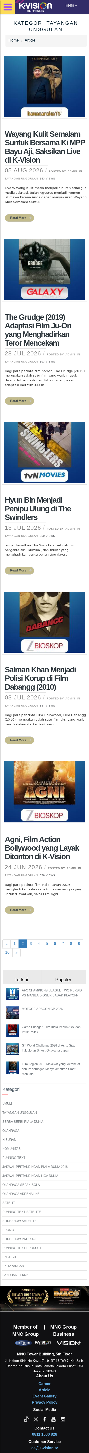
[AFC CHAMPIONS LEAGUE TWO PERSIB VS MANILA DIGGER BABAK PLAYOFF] (13, 993)
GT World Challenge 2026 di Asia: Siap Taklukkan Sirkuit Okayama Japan (48, 1048)
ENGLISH (9, 1257)
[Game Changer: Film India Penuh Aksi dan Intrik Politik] (13, 1030)
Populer (63, 979)
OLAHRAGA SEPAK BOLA (21, 1185)
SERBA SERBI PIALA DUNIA (22, 1121)
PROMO (8, 1230)
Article (30, 40)
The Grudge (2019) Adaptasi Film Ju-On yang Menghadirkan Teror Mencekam (38, 330)
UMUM (7, 1103)
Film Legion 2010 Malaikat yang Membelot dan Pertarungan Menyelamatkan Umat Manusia (51, 1069)
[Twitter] (36, 1419)
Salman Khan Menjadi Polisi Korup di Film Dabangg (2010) (40, 678)
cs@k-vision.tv (44, 1448)
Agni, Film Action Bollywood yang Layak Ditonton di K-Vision (42, 848)
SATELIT (8, 1203)
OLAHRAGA (10, 1130)
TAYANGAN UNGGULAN (19, 1112)
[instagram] (63, 1419)
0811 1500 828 (44, 1434)
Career (44, 1384)
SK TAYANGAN (13, 1266)
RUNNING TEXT (13, 1158)
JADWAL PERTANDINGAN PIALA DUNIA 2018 (35, 1167)
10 (7, 952)
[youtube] (53, 1419)
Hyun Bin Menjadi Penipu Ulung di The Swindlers (38, 508)
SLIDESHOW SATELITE (19, 1221)
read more (18, 218)
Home (14, 40)
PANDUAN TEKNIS (15, 1275)
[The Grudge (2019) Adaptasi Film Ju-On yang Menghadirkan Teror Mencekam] (44, 272)
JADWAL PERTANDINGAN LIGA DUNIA (30, 1176)
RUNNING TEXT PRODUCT (21, 1248)
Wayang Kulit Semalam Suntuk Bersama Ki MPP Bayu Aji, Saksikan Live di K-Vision (45, 147)
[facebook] (45, 1419)
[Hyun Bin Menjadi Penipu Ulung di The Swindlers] (44, 455)
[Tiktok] (26, 1419)
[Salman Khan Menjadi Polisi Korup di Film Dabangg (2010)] (44, 625)
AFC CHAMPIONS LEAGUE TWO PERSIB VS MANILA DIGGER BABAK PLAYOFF (52, 993)
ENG (70, 6)
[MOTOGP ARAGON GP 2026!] (13, 1012)
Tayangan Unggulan (21, 178)
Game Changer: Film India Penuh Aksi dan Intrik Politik (51, 1029)
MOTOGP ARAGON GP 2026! (43, 1009)
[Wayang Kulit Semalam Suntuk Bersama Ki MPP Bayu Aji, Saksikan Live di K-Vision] (44, 89)
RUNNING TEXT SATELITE (21, 1212)
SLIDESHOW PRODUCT (19, 1239)
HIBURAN (9, 1140)
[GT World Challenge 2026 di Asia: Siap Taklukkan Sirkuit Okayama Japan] (13, 1048)
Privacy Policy (44, 1402)
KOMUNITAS (11, 1149)
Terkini (21, 979)
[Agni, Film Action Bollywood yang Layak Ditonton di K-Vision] (44, 795)
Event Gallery (44, 1396)
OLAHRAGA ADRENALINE (21, 1194)
